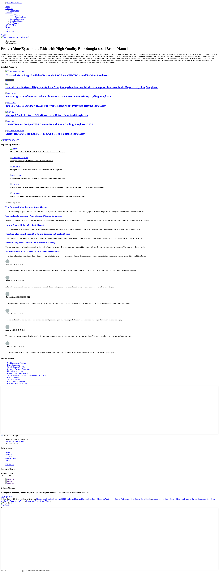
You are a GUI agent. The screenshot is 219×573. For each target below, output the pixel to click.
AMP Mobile (48, 499)
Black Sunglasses (13, 365)
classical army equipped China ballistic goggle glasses (171, 499)
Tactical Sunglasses (199, 499)
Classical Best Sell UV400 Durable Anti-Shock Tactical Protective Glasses (37, 152)
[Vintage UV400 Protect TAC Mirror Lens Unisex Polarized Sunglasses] (10, 112)
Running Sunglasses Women (17, 373)
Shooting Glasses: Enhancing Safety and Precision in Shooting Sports (37, 234)
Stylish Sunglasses (13, 379)
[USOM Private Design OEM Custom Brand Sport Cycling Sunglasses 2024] (10, 121)
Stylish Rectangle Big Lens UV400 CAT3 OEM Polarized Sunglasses (45, 133)
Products (8, 13)
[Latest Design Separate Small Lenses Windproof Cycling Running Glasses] (15, 175)
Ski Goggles (14, 23)
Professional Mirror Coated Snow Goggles (136, 499)
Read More (10, 80)
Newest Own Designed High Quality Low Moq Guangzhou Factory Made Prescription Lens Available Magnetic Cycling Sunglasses (81, 87)
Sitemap (39, 499)
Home (7, 7)
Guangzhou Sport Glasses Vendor (38, 501)
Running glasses (20, 17)
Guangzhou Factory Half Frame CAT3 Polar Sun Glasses (31, 161)
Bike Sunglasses (13, 377)
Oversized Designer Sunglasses (18, 369)
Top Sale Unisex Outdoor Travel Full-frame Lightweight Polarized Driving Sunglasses (55, 105)
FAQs (7, 29)
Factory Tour (14, 11)
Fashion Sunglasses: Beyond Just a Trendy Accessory (30, 243)
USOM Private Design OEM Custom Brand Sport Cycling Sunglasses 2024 (49, 124)
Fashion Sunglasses (17, 19)
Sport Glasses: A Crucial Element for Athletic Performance (32, 251)
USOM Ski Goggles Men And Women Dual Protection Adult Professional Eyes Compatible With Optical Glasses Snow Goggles (57, 187)
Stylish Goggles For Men (16, 367)
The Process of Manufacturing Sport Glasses (26, 207)
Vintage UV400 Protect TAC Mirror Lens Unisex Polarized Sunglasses (46, 115)
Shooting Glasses (16, 21)
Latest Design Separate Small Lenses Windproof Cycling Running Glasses (37, 178)
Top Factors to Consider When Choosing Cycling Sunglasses (33, 216)
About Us (9, 9)
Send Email (5, 505)
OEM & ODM (10, 25)
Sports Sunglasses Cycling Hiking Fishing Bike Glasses (27, 375)
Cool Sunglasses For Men (16, 363)
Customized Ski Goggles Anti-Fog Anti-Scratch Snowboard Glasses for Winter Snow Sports (86, 499)
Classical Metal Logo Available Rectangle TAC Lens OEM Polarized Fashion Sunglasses (57, 75)
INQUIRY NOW (7, 497)
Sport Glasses (15, 15)
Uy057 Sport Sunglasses (16, 381)
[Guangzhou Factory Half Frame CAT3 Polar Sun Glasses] (19, 158)
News (7, 27)
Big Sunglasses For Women (17, 383)
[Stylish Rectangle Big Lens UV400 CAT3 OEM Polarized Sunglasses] (14, 131)
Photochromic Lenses (15, 371)
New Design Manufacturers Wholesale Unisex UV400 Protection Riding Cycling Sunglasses (58, 96)
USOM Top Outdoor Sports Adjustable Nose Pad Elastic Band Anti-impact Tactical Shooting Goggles (47, 196)
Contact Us (9, 31)
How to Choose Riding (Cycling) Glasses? (24, 225)
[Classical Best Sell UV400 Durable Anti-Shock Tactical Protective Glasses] (14, 149)
